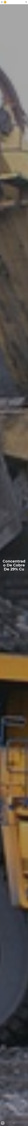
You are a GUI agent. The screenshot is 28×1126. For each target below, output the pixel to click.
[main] (14, 565)
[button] (2, 2)
